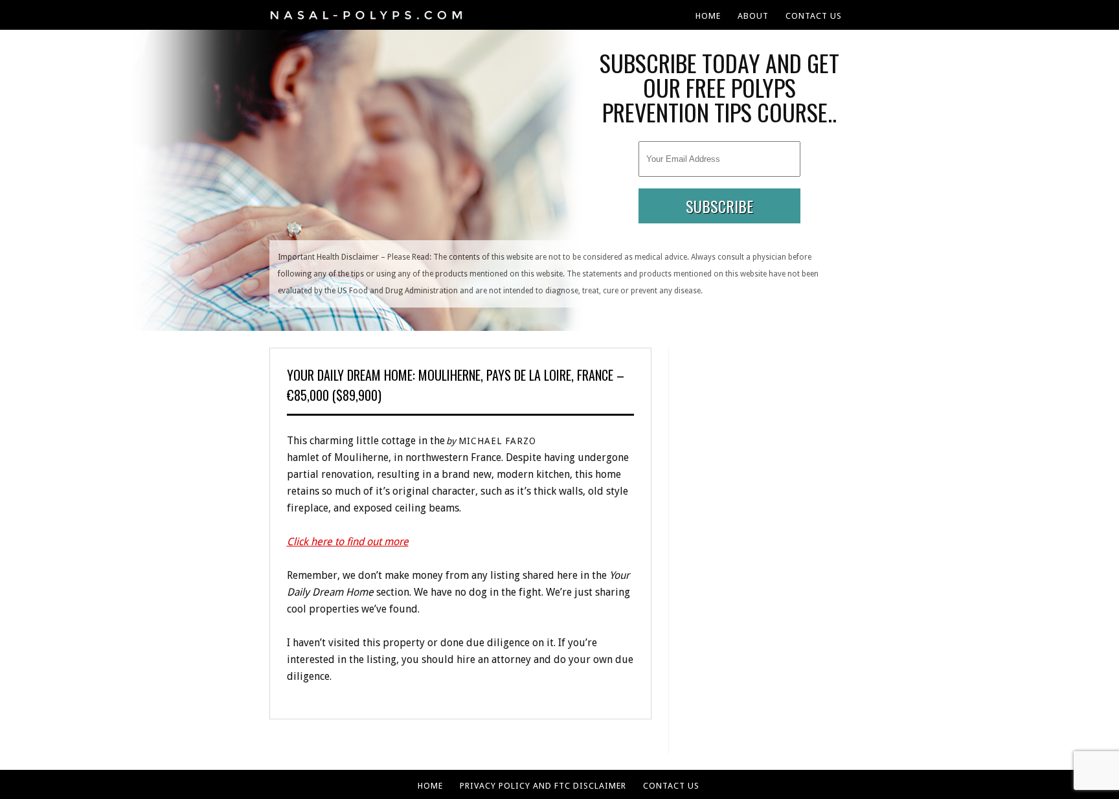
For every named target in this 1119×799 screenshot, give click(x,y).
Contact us (814, 15)
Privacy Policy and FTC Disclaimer (543, 785)
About (753, 15)
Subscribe (719, 206)
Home (708, 15)
